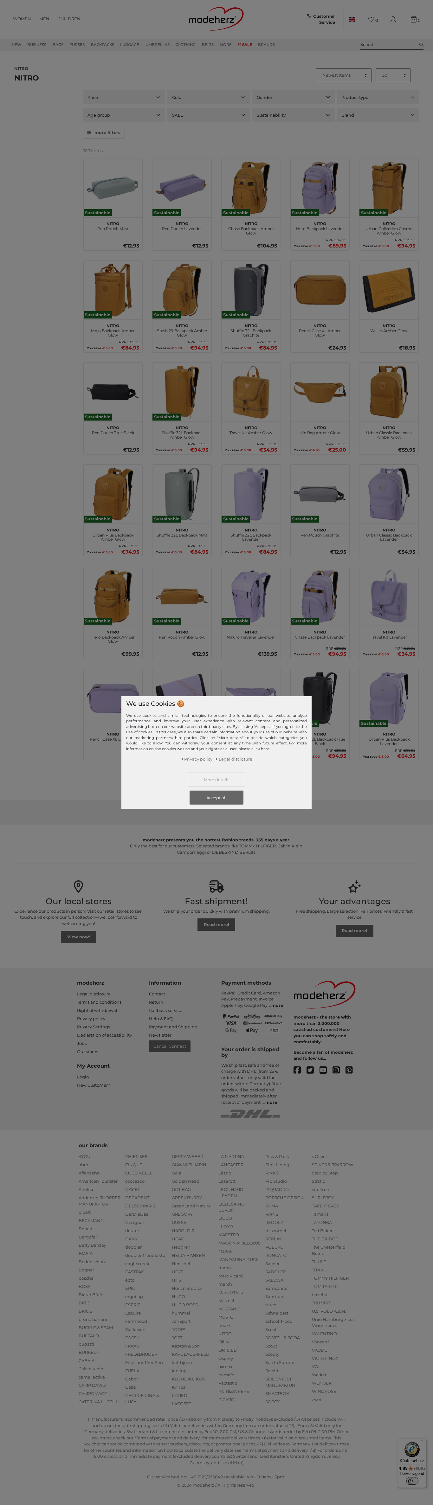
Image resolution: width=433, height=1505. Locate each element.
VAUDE (319, 1350)
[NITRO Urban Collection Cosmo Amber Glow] (388, 187)
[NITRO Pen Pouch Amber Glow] (181, 596)
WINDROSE (324, 1391)
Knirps (178, 1387)
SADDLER (275, 1271)
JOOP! (178, 1329)
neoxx (224, 1325)
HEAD (178, 1238)
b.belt (85, 1212)
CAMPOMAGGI (94, 1393)
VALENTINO (324, 1333)
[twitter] (313, 1070)
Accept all (216, 797)
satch (270, 1304)
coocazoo (135, 1181)
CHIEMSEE (136, 1156)
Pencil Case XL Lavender (113, 736)
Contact (157, 993)
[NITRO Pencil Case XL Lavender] (113, 698)
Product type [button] (354, 97)
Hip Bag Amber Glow (320, 429)
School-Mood (279, 1321)
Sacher (272, 1263)
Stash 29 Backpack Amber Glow (182, 330)
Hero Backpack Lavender (320, 225)
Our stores (87, 1051)
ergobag (134, 1296)
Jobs (82, 1043)
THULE (319, 1261)
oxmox (225, 1366)
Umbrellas (157, 44)
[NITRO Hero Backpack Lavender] (320, 187)
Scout (271, 1345)
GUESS (179, 1222)
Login (83, 1076)
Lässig (224, 1172)
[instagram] (339, 1070)
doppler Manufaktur (146, 1255)
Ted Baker (322, 1230)
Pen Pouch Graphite (320, 531)
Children (69, 18)
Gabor (131, 1378)
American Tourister (98, 1181)
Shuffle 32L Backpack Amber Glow (182, 432)
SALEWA (274, 1280)
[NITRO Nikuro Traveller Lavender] (251, 596)
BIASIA (86, 1253)
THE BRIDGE (325, 1238)
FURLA (132, 1370)
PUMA (271, 1205)
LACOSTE (181, 1403)
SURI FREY (322, 1197)
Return (156, 1002)
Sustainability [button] (271, 115)
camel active (92, 1377)
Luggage (129, 44)
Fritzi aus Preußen (144, 1362)
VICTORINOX (325, 1358)
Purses (77, 44)
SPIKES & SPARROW (332, 1164)
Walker (319, 1374)
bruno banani (93, 1319)
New (16, 44)
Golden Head (185, 1181)
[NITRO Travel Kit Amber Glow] (251, 392)
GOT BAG (181, 1189)
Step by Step (325, 1172)
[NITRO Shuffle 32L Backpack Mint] (181, 494)
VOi (316, 1366)
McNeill (226, 1300)
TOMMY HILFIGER (330, 1278)
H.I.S (176, 1280)
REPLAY (273, 1238)
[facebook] (300, 1070)
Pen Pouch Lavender (182, 225)
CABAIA (86, 1360)
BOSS (84, 1286)
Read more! (216, 924)
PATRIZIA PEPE (233, 1391)
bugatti (86, 1344)
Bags (58, 44)
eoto (129, 1280)
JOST (177, 1337)
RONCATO (276, 1255)
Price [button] (92, 97)
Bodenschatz (92, 1261)
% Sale (245, 44)
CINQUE (133, 1164)
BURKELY (88, 1352)
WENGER (322, 1383)
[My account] (394, 19)
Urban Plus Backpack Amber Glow (113, 534)
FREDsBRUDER (141, 1354)
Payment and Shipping (173, 1026)
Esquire (133, 1312)
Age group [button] (98, 115)
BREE (84, 1302)
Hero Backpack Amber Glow (113, 636)
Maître (225, 1251)
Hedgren (181, 1247)
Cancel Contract (169, 1046)
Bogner (86, 1269)
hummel (181, 1312)
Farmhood (136, 1321)
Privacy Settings (93, 1026)
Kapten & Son (186, 1345)
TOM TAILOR (325, 1286)
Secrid (271, 1370)
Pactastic (227, 1383)
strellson (320, 1189)
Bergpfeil (88, 1236)
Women (22, 18)
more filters (107, 132)
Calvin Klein (91, 1368)
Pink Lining (277, 1164)
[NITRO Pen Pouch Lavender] (181, 187)
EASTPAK (134, 1271)
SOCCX (272, 1401)
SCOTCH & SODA (282, 1337)
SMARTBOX (277, 1393)
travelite (320, 1294)
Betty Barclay (92, 1245)
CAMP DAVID (92, 1385)
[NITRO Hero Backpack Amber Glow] (113, 596)
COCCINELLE (139, 1172)
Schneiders (276, 1312)
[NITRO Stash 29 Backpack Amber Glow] (181, 289)
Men (44, 18)
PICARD (226, 1399)
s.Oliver (319, 1156)
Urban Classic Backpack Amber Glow (389, 432)
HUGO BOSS (185, 1304)
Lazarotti (227, 1181)
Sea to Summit (280, 1362)
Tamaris (320, 1214)
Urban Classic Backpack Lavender (389, 534)
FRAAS (132, 1345)
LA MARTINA (231, 1156)
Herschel (181, 1263)
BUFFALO (89, 1335)
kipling (179, 1370)
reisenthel (275, 1230)
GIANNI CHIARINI (190, 1164)
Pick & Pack (277, 1156)
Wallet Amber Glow (389, 327)
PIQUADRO (277, 1189)
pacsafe (226, 1374)
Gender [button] (264, 97)
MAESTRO (228, 1234)
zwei (316, 1399)
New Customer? (93, 1085)
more (277, 1005)
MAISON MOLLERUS (239, 1242)
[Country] (352, 19)
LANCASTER (230, 1164)
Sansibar (274, 1296)
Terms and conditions (99, 1002)
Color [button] (177, 97)
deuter (132, 1230)
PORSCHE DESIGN (284, 1197)
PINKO (272, 1172)
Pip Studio (276, 1181)
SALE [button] (177, 115)
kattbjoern (183, 1362)
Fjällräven (135, 1329)
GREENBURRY (187, 1197)
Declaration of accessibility (104, 1035)
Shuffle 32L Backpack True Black (320, 738)
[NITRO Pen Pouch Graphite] (320, 494)
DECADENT (137, 1197)
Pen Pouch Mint (112, 225)
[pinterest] (352, 1070)
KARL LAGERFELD (191, 1354)
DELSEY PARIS (140, 1205)
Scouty (272, 1354)
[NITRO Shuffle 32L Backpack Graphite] (251, 289)
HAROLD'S (183, 1230)
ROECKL (274, 1247)
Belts (208, 44)
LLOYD (225, 1226)
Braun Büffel (92, 1294)
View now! (78, 936)
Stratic (318, 1181)
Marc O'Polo (230, 1292)
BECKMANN (91, 1220)
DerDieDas (136, 1214)
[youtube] (326, 1070)
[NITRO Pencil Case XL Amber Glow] (320, 289)
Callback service (165, 1010)
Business (36, 44)
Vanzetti (320, 1341)
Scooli (271, 1329)
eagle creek (137, 1263)
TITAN (318, 1269)
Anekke (86, 1189)
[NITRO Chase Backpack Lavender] (320, 596)
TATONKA (322, 1222)
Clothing (186, 44)
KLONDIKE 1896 (188, 1378)
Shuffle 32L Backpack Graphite (250, 330)
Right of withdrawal (97, 1010)
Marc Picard (230, 1275)
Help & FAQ (161, 1018)
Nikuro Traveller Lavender (251, 634)
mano (224, 1267)
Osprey (225, 1358)
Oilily (223, 1341)
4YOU (84, 1156)
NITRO (225, 1333)
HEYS (177, 1271)
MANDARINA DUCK (238, 1259)
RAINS (271, 1214)
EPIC (130, 1288)
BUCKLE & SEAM (96, 1327)
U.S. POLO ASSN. (329, 1311)
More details (216, 779)
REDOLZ (274, 1222)
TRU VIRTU (322, 1302)
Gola (176, 1172)
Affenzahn (89, 1172)
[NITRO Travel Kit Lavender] (388, 596)
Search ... (369, 44)
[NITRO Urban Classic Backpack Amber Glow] (388, 392)
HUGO (178, 1296)
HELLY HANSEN (188, 1255)
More (226, 44)
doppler (133, 1247)
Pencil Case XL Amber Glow (320, 330)
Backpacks (102, 44)
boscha (86, 1278)
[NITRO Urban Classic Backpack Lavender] (388, 494)
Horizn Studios (187, 1288)
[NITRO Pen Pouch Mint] (113, 187)
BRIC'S (85, 1311)
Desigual (134, 1222)
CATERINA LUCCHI (98, 1401)
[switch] (412, 1481)
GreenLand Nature (191, 1205)
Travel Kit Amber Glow (250, 429)
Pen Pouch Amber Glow (182, 634)
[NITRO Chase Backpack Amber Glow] (251, 187)
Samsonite (276, 1288)
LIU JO (225, 1218)
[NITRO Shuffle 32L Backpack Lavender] (251, 494)
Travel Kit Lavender (389, 634)
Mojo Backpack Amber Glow (113, 330)
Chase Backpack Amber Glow (251, 227)
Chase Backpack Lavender (320, 634)
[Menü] (423, 1442)
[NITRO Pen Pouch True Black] (113, 392)
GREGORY (182, 1214)
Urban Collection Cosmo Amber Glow (389, 227)
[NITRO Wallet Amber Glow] (388, 289)
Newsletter (160, 1035)
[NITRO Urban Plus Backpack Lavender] (388, 698)
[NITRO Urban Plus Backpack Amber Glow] (113, 494)
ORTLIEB (227, 1350)
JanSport (181, 1321)
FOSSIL (132, 1337)
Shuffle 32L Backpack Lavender (250, 534)
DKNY (131, 1238)
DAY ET (132, 1189)
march (225, 1284)
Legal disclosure (94, 993)
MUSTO (226, 1317)
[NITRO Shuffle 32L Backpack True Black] (320, 698)
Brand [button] (347, 115)
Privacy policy (91, 1018)
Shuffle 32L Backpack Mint (182, 531)
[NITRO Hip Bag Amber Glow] (320, 392)
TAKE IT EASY (325, 1205)
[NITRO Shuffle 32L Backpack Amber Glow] (181, 392)
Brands (266, 44)
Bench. (86, 1228)
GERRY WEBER (187, 1156)
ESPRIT (132, 1304)
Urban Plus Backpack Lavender (389, 738)
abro (83, 1164)
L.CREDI (180, 1395)
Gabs (130, 1387)
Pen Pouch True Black (113, 429)
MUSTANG (229, 1308)
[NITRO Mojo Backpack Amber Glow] (113, 289)
